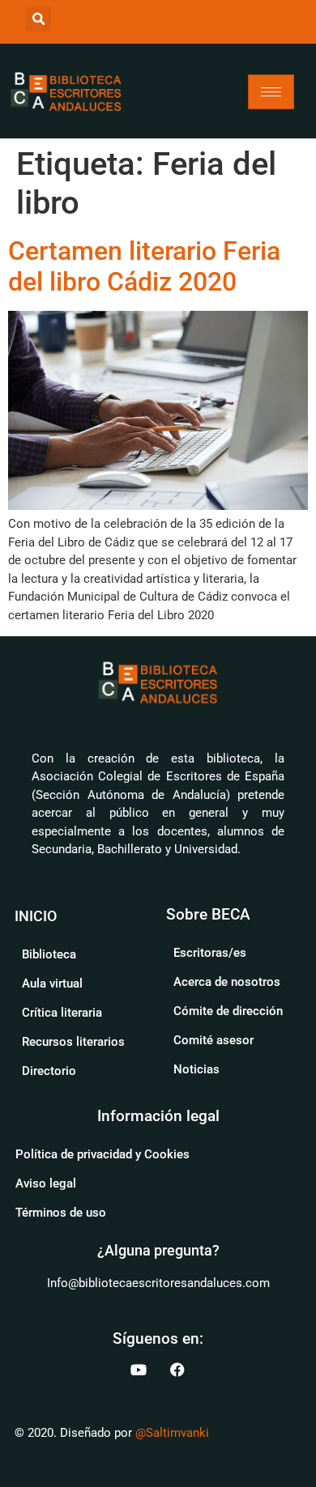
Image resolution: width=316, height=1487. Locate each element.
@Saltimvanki (172, 1432)
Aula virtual (52, 983)
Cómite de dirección (228, 1011)
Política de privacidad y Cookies (102, 1154)
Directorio (49, 1071)
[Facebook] (177, 1369)
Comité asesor (213, 1040)
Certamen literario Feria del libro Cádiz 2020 (144, 266)
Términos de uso (60, 1212)
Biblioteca (49, 954)
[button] (38, 19)
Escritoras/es (209, 952)
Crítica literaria (62, 1012)
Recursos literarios (73, 1042)
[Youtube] (138, 1369)
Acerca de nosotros (226, 982)
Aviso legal (45, 1183)
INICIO (36, 915)
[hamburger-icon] (271, 91)
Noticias (196, 1069)
